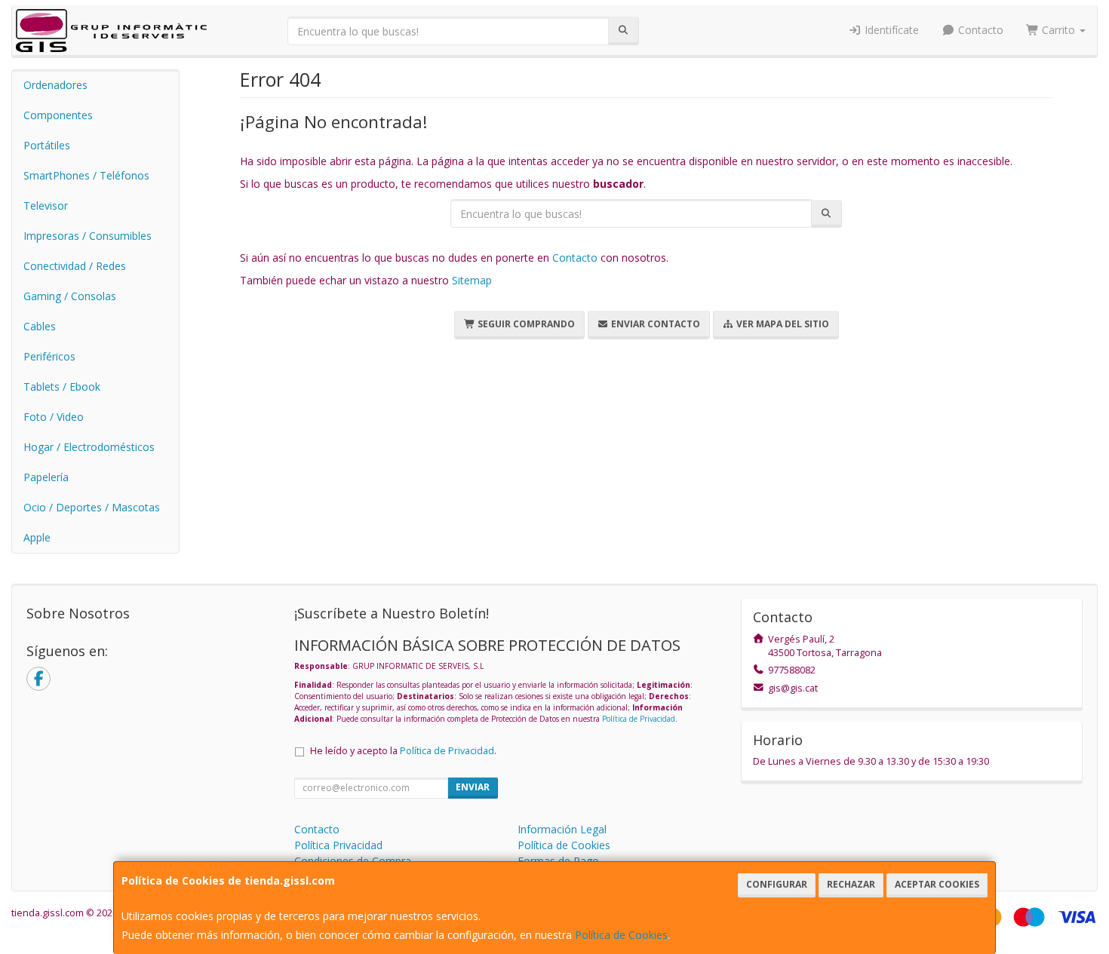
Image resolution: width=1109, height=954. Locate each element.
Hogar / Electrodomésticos (89, 447)
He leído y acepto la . (403, 750)
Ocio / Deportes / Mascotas (91, 507)
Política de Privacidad (638, 718)
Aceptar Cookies (937, 884)
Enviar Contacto (654, 323)
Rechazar (851, 884)
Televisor (45, 205)
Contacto (979, 30)
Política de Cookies (621, 935)
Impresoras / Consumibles (87, 236)
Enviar (473, 787)
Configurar (776, 884)
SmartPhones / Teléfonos (86, 175)
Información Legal (562, 829)
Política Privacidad (338, 845)
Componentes (58, 115)
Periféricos (49, 356)
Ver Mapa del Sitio (781, 323)
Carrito (1058, 30)
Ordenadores (55, 85)
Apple (37, 537)
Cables (39, 326)
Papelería (46, 477)
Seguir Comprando (525, 323)
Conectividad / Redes (74, 266)
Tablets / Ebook (61, 386)
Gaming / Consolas (69, 296)
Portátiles (46, 145)
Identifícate (890, 30)
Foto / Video (53, 417)
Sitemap (472, 280)
